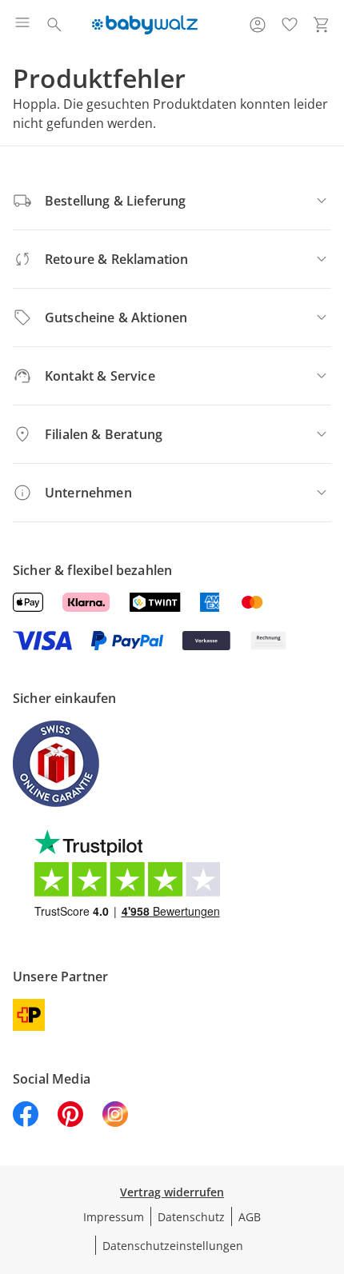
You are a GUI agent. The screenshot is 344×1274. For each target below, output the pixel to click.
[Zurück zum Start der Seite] (328, 1162)
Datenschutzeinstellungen (172, 1245)
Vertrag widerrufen (172, 1192)
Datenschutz (191, 1216)
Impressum (113, 1216)
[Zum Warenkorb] (321, 24)
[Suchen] (54, 24)
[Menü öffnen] (22, 25)
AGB (249, 1216)
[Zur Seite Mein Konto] (257, 24)
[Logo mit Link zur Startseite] (144, 24)
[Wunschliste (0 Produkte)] (289, 24)
